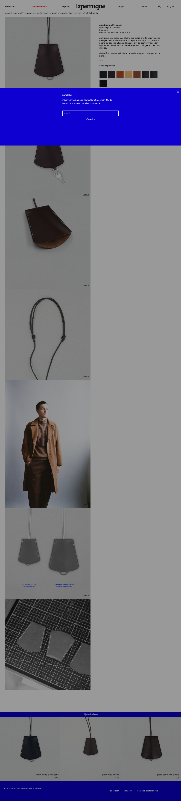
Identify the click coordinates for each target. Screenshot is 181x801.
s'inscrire (90, 119)
